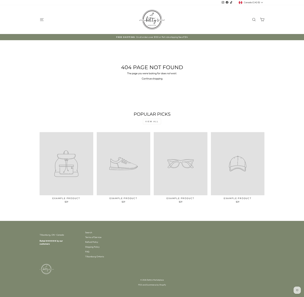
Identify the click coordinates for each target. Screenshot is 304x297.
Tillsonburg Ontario (94, 256)
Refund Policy (91, 242)
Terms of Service (93, 237)
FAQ (87, 251)
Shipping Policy (92, 246)
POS (140, 285)
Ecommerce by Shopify (156, 285)
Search (88, 232)
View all (152, 121)
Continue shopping (152, 78)
